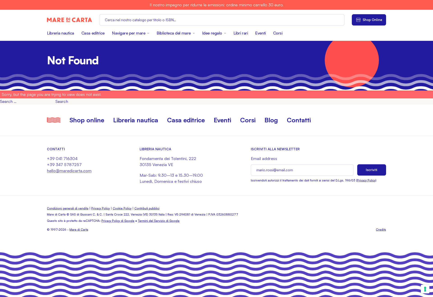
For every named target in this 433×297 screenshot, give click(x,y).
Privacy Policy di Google (117, 221)
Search (61, 101)
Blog (271, 120)
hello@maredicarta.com (69, 170)
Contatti (299, 120)
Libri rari (240, 32)
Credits (381, 229)
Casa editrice (93, 32)
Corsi (278, 32)
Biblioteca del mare (174, 32)
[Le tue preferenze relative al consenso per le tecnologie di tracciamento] (425, 289)
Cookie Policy (122, 208)
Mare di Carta (78, 229)
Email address (264, 158)
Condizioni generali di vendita (67, 208)
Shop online (86, 120)
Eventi (260, 32)
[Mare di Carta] (69, 20)
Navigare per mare (128, 32)
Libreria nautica (60, 32)
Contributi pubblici (146, 208)
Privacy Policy (366, 180)
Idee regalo (212, 32)
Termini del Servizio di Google (159, 221)
